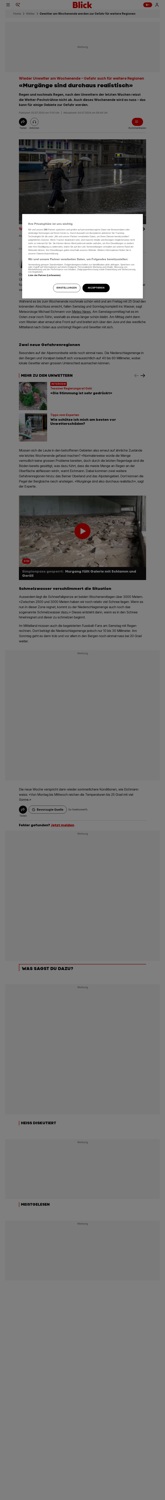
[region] (82, 256)
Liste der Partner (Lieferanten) (44, 275)
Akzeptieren (96, 288)
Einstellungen (67, 288)
